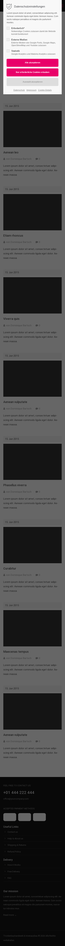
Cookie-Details (45, 90)
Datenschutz (19, 90)
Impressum (31, 90)
